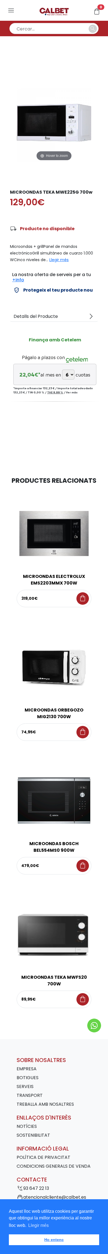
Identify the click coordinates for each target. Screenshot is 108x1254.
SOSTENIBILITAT (33, 1135)
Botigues (27, 1077)
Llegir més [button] (38, 1225)
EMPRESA (27, 1069)
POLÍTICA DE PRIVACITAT (43, 1157)
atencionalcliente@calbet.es (54, 1197)
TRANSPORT (30, 1095)
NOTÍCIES (27, 1126)
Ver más (72, 392)
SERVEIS (25, 1086)
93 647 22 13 (36, 1188)
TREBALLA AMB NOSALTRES (45, 1104)
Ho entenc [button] (54, 1239)
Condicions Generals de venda (54, 1166)
